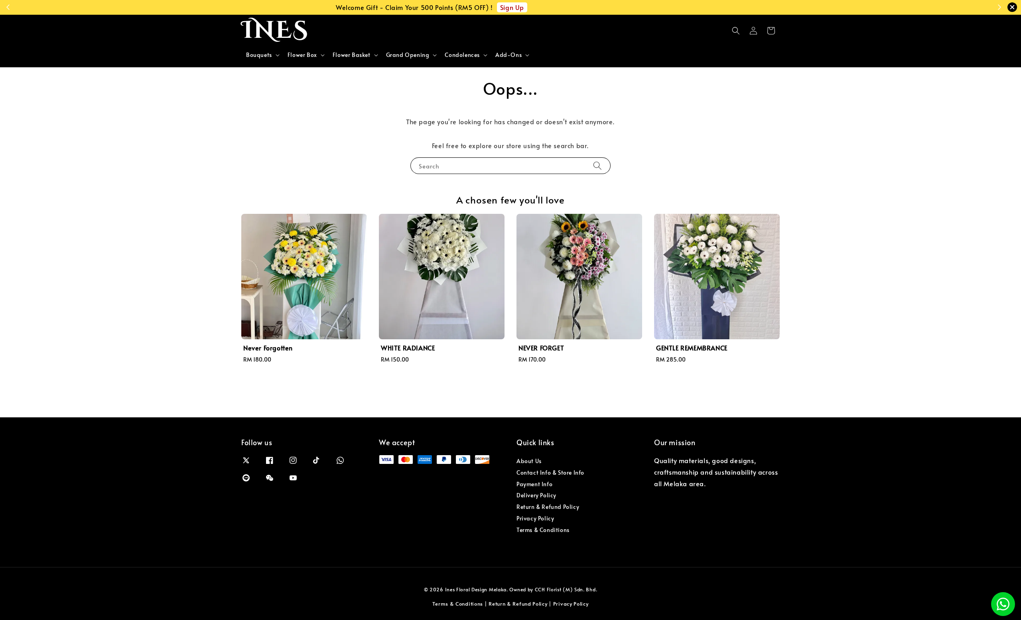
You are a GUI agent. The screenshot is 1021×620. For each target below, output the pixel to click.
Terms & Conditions (543, 530)
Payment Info (534, 484)
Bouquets (259, 55)
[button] (736, 30)
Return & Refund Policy (547, 506)
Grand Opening (408, 55)
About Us (529, 461)
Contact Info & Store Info (550, 472)
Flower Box (302, 55)
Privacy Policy (535, 518)
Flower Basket (352, 55)
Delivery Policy (536, 495)
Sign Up (584, 7)
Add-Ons (508, 55)
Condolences (462, 55)
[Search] (597, 165)
